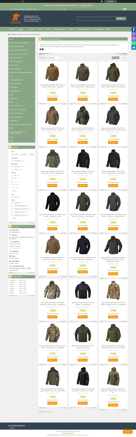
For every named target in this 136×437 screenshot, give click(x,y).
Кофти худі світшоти (15, 57)
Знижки (71, 29)
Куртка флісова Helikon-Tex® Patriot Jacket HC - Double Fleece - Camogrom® (52, 303)
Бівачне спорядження (16, 117)
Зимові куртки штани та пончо (18, 54)
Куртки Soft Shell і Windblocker (18, 50)
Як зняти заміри (97, 29)
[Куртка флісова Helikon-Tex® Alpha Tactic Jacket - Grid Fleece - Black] (52, 202)
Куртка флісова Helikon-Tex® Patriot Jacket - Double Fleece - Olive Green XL (113, 86)
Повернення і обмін (83, 29)
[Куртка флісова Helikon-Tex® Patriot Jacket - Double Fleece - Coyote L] (52, 116)
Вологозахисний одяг (15, 80)
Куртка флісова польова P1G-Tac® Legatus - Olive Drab (83, 346)
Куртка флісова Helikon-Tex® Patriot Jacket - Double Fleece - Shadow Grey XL (113, 129)
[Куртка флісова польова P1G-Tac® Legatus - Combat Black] (82, 290)
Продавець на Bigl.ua (68, 433)
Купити (53, 99)
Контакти (40, 29)
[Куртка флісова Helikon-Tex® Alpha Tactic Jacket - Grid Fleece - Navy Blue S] (82, 245)
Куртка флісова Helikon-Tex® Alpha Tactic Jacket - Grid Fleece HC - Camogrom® (52, 346)
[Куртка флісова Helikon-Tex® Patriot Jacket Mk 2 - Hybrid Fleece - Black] (82, 376)
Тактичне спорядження (16, 113)
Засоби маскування (15, 91)
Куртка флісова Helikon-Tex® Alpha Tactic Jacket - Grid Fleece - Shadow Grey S (113, 215)
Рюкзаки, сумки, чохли (16, 105)
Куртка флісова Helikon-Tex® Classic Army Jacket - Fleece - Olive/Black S (52, 172)
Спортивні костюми (15, 61)
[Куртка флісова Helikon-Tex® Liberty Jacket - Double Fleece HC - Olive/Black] (52, 376)
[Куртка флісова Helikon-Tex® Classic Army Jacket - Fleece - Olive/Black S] (52, 159)
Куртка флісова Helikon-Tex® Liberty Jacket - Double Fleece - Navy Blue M (113, 172)
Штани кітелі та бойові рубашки (18, 43)
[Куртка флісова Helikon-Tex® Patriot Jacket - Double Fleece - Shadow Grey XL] (113, 116)
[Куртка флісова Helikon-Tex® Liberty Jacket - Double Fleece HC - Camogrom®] (113, 290)
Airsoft (11, 128)
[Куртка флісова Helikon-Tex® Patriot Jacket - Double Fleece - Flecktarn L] (82, 116)
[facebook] (40, 49)
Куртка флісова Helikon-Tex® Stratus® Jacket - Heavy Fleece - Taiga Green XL (83, 86)
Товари (20, 29)
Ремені (11, 94)
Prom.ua (77, 431)
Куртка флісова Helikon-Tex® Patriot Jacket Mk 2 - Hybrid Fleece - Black (83, 390)
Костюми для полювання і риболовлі (20, 124)
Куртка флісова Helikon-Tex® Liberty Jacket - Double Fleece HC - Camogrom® (113, 303)
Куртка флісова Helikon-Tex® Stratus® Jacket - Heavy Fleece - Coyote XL (52, 86)
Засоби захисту (14, 120)
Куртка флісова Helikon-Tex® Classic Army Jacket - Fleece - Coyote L (52, 258)
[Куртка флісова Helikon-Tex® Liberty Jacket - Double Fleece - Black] (82, 159)
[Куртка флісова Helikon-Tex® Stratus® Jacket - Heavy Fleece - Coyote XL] (52, 72)
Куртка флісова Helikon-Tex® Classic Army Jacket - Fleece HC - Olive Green (113, 346)
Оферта (12, 428)
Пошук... (120, 18)
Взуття (11, 102)
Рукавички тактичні (15, 83)
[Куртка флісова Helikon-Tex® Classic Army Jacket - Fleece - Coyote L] (52, 245)
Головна (12, 29)
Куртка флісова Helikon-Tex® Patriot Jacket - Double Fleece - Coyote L (52, 129)
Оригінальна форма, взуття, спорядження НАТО (17, 132)
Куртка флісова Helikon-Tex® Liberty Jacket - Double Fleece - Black (83, 172)
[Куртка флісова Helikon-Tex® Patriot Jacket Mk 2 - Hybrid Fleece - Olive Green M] (113, 376)
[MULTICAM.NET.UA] (16, 18)
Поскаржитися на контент (65, 435)
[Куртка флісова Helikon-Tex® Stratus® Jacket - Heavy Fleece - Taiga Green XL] (82, 72)
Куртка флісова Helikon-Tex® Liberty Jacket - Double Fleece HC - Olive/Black (52, 390)
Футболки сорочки (15, 69)
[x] (42, 49)
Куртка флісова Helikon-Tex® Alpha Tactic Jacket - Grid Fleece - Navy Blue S (82, 258)
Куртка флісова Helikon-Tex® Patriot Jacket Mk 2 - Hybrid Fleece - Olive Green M (113, 390)
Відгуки (108, 29)
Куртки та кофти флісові (16, 46)
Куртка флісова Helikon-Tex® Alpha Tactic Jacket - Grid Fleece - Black (52, 215)
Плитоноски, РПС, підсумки (17, 109)
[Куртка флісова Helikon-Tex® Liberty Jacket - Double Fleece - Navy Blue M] (113, 159)
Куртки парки (13, 65)
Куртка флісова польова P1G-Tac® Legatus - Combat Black (83, 303)
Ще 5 (14, 218)
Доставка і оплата (59, 29)
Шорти (11, 76)
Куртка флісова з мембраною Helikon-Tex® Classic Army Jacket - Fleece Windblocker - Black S (113, 259)
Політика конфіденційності (81, 435)
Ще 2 (14, 191)
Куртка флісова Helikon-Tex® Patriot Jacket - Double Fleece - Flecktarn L (83, 129)
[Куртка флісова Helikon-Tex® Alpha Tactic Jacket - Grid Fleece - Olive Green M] (82, 202)
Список (124, 57)
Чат (129, 432)
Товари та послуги (17, 34)
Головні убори (13, 87)
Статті (48, 29)
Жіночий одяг (13, 98)
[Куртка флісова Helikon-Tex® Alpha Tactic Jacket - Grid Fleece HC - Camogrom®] (52, 333)
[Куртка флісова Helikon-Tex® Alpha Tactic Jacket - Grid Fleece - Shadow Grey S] (113, 202)
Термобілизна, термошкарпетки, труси (21, 72)
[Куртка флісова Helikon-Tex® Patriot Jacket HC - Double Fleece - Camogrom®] (52, 290)
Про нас (31, 29)
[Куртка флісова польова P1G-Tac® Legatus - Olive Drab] (82, 333)
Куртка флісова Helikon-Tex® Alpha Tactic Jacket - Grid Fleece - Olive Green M (82, 215)
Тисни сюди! (85, 5)
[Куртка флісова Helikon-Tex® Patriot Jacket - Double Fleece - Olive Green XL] (113, 72)
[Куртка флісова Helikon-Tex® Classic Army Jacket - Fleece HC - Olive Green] (113, 333)
